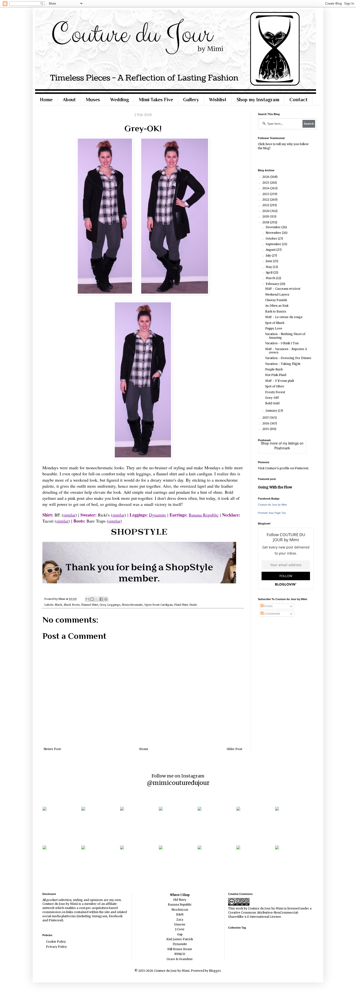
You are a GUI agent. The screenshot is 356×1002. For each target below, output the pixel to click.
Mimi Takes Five (156, 99)
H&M (180, 914)
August (271, 249)
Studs (193, 604)
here (268, 144)
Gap (180, 934)
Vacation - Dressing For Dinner (288, 358)
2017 (266, 417)
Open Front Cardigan (158, 604)
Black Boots (72, 604)
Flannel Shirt (89, 604)
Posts (268, 606)
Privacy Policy (56, 946)
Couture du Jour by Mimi (272, 504)
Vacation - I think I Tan (282, 343)
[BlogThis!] (92, 599)
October (272, 238)
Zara (179, 919)
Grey (103, 604)
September (274, 244)
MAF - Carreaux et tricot (282, 288)
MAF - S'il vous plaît (279, 381)
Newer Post (52, 749)
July (269, 255)
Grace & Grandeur (180, 959)
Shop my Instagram (258, 99)
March (271, 278)
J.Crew (179, 929)
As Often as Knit (276, 305)
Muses (93, 99)
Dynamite (157, 515)
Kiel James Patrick (179, 939)
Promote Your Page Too (272, 512)
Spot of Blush (274, 323)
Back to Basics (275, 311)
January (272, 410)
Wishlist (217, 99)
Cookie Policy (56, 941)
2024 (266, 188)
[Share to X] (96, 599)
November (274, 233)
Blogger (215, 970)
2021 (266, 205)
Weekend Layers (277, 294)
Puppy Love (273, 328)
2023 (266, 194)
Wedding (119, 99)
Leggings (113, 604)
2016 (266, 423)
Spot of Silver (274, 386)
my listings (291, 443)
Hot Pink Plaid (275, 375)
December (273, 227)
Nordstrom (179, 909)
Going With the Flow (275, 487)
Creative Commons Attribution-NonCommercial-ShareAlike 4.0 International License (263, 914)
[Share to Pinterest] (105, 599)
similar (69, 515)
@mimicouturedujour (178, 783)
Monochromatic (132, 604)
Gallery (191, 99)
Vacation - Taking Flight (282, 364)
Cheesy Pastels (276, 300)
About (69, 99)
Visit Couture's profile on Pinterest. (283, 468)
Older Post (234, 749)
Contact (298, 99)
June (269, 261)
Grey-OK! (272, 397)
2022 (266, 199)
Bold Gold (272, 403)
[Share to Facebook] (101, 599)
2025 (266, 182)
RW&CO (179, 954)
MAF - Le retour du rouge (283, 317)
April (269, 272)
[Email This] (87, 599)
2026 (266, 177)
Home (46, 99)
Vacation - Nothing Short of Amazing (285, 335)
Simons (179, 924)
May (269, 267)
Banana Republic (204, 515)
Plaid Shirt (181, 604)
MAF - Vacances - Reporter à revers (286, 350)
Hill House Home (179, 949)
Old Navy (179, 899)
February (273, 284)
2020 (266, 211)
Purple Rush (274, 369)
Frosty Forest (275, 392)
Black (58, 604)
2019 (266, 216)
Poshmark (282, 448)
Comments (271, 613)
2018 (266, 222)
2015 (266, 429)
